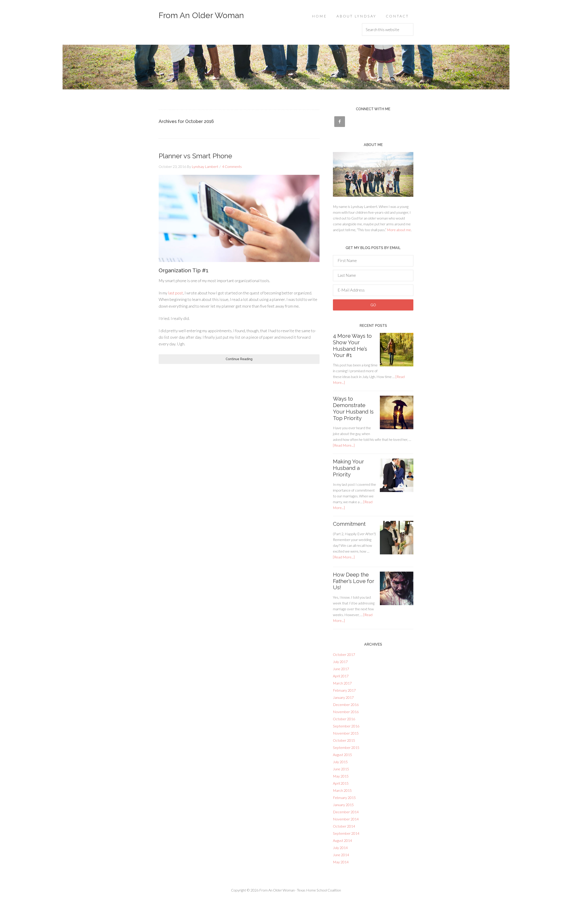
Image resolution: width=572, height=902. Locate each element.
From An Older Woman (201, 15)
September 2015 (346, 747)
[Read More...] (344, 445)
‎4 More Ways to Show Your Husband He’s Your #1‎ (352, 345)
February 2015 (344, 797)
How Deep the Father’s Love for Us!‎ (353, 581)
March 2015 (342, 790)
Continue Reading (239, 359)
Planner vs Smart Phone (195, 156)
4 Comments (232, 166)
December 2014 (346, 812)
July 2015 (340, 762)
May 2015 (341, 776)
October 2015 (344, 740)
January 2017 (343, 697)
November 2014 (346, 819)
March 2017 (342, 683)
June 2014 (341, 855)
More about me (399, 230)
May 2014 (341, 862)
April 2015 (341, 783)
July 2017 (340, 661)
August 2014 (342, 840)
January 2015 (343, 805)
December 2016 (346, 704)
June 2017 (341, 669)
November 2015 (346, 733)
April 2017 (341, 676)
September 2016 (346, 726)
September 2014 (346, 833)
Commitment (349, 524)
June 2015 (341, 769)
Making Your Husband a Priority (348, 468)
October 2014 (344, 826)
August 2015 (342, 754)
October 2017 (344, 654)
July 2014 (340, 847)
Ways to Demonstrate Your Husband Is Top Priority (353, 408)
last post (175, 292)
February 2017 (344, 690)
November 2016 (346, 712)
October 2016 (344, 719)
